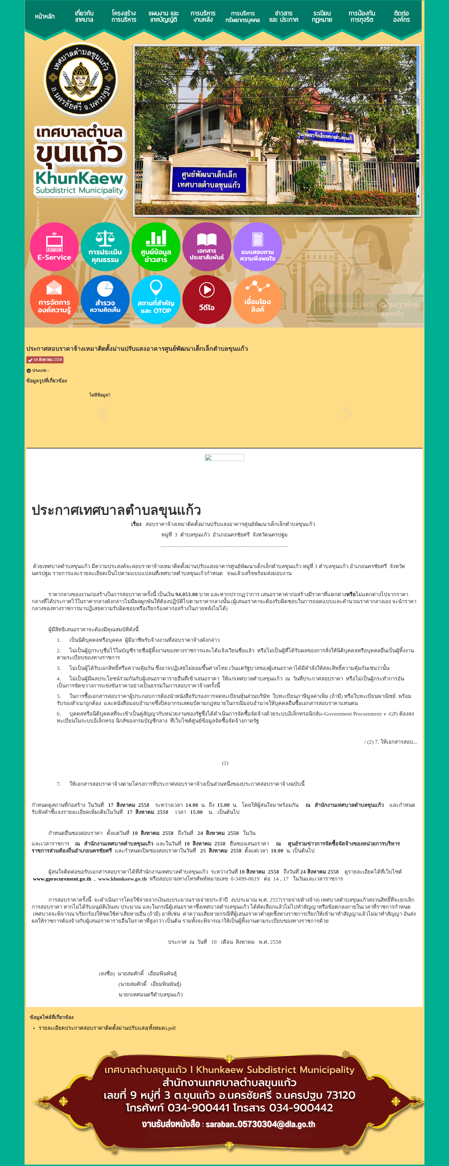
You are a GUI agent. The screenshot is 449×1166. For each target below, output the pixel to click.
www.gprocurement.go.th (62, 879)
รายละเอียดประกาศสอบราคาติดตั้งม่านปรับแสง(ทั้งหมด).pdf (107, 1028)
